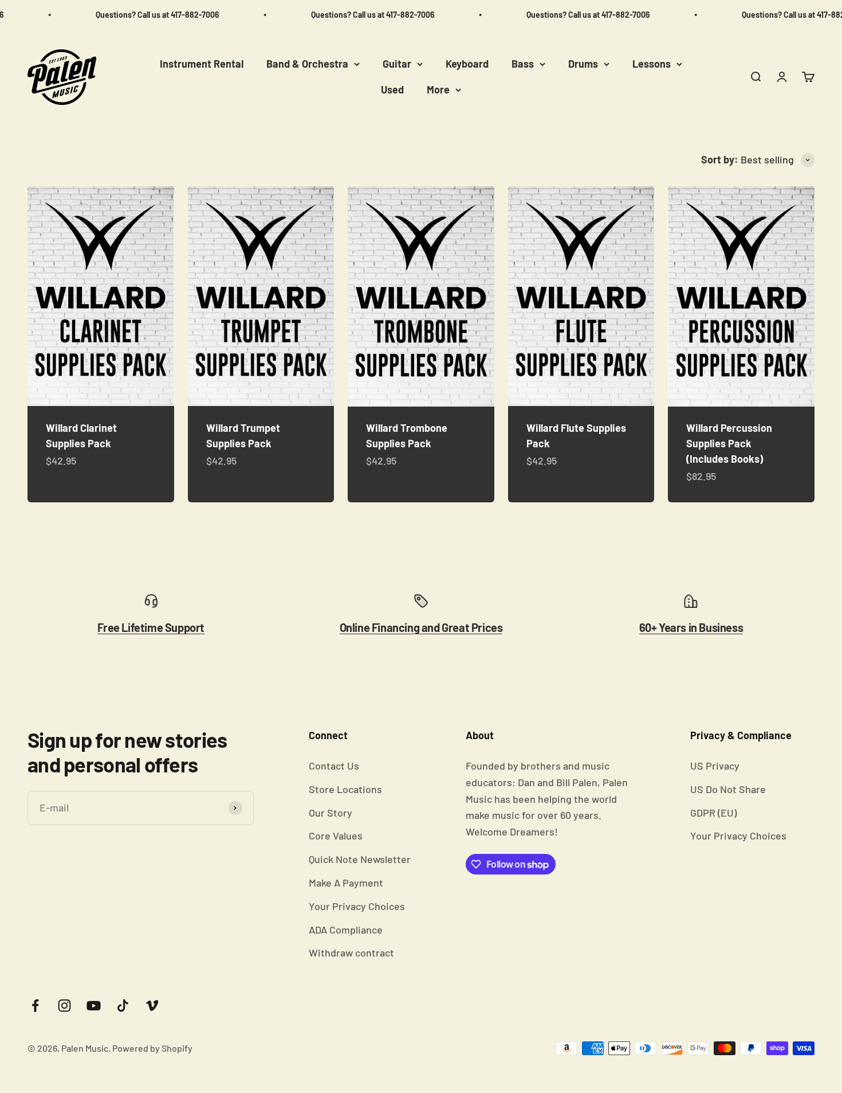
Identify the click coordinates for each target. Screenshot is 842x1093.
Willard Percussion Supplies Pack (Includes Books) (729, 443)
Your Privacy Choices (357, 906)
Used (392, 89)
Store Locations (345, 789)
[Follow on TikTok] (123, 1005)
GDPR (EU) (713, 812)
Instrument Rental (201, 63)
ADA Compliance (346, 929)
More (438, 89)
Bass (523, 63)
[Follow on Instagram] (64, 1005)
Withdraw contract (351, 952)
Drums (583, 63)
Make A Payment (346, 882)
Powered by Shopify (152, 1048)
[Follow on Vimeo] (152, 1005)
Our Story (330, 812)
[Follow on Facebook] (35, 1005)
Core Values (336, 835)
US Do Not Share (728, 789)
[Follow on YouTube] (93, 1005)
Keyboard (467, 63)
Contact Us (334, 765)
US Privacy (714, 765)
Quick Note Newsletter (360, 859)
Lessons (651, 63)
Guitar (397, 63)
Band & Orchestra (307, 63)
